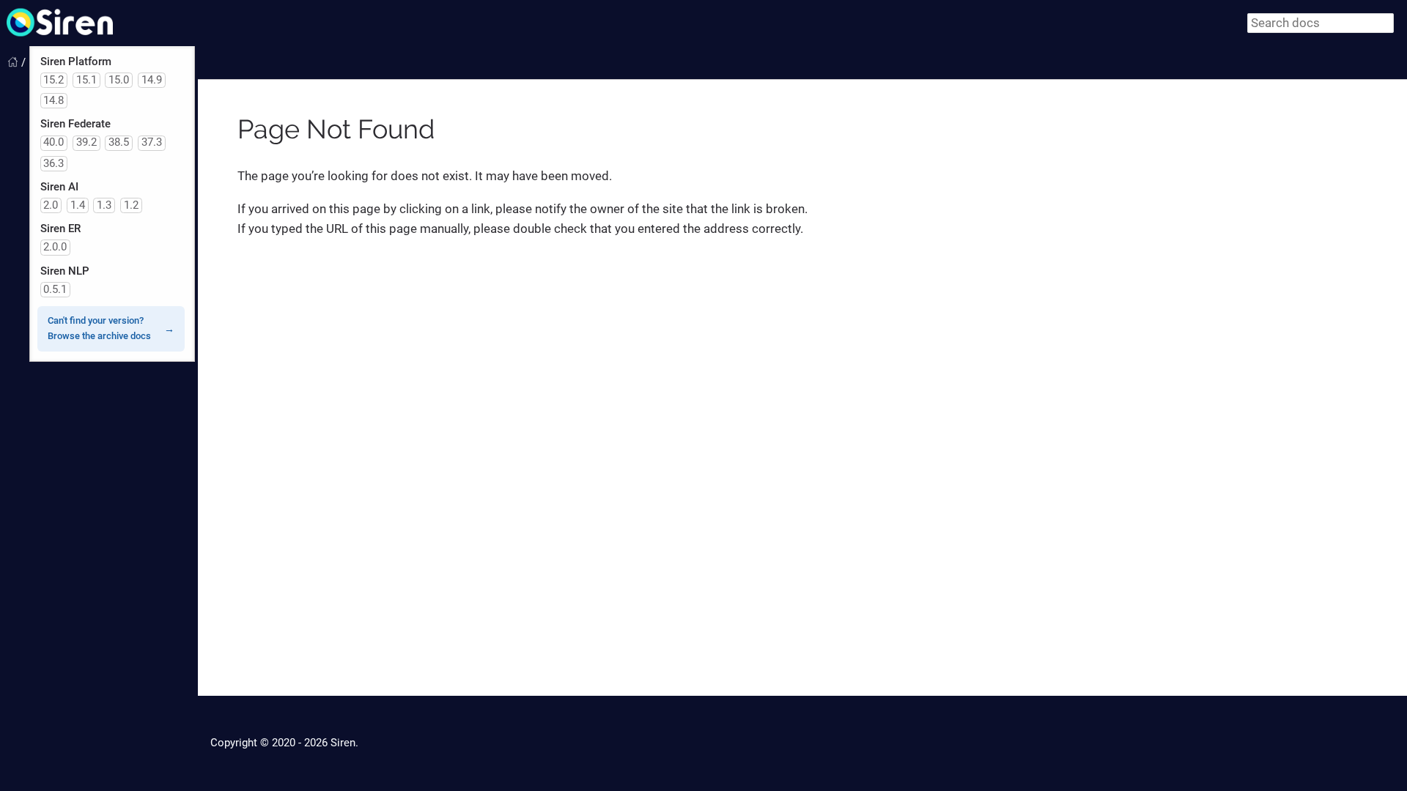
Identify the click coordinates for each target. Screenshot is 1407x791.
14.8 (53, 100)
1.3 (104, 205)
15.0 (118, 79)
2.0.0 (55, 246)
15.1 (86, 79)
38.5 (118, 142)
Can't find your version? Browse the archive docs (99, 328)
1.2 (131, 205)
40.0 (53, 142)
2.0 (50, 205)
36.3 (53, 163)
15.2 (53, 79)
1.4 (77, 205)
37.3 (151, 142)
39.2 (86, 142)
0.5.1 (55, 289)
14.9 (151, 79)
